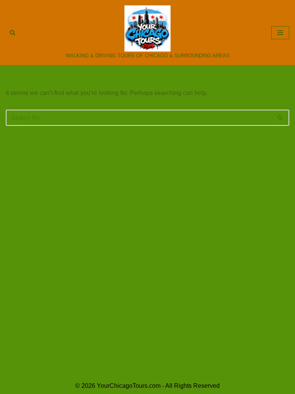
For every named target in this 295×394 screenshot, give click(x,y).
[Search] (12, 32)
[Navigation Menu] (280, 32)
